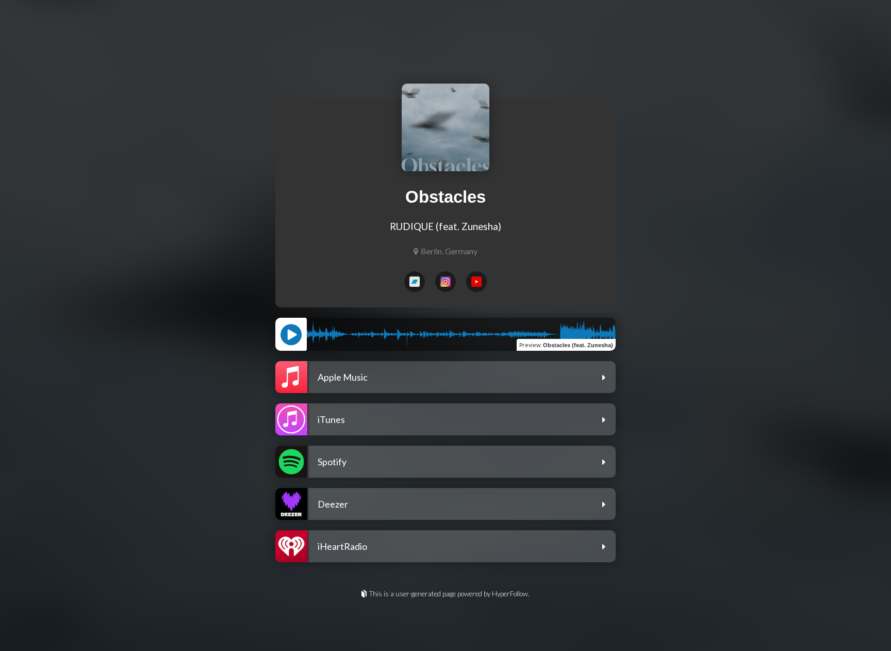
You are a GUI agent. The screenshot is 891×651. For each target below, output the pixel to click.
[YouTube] (476, 281)
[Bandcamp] (414, 281)
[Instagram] (445, 281)
